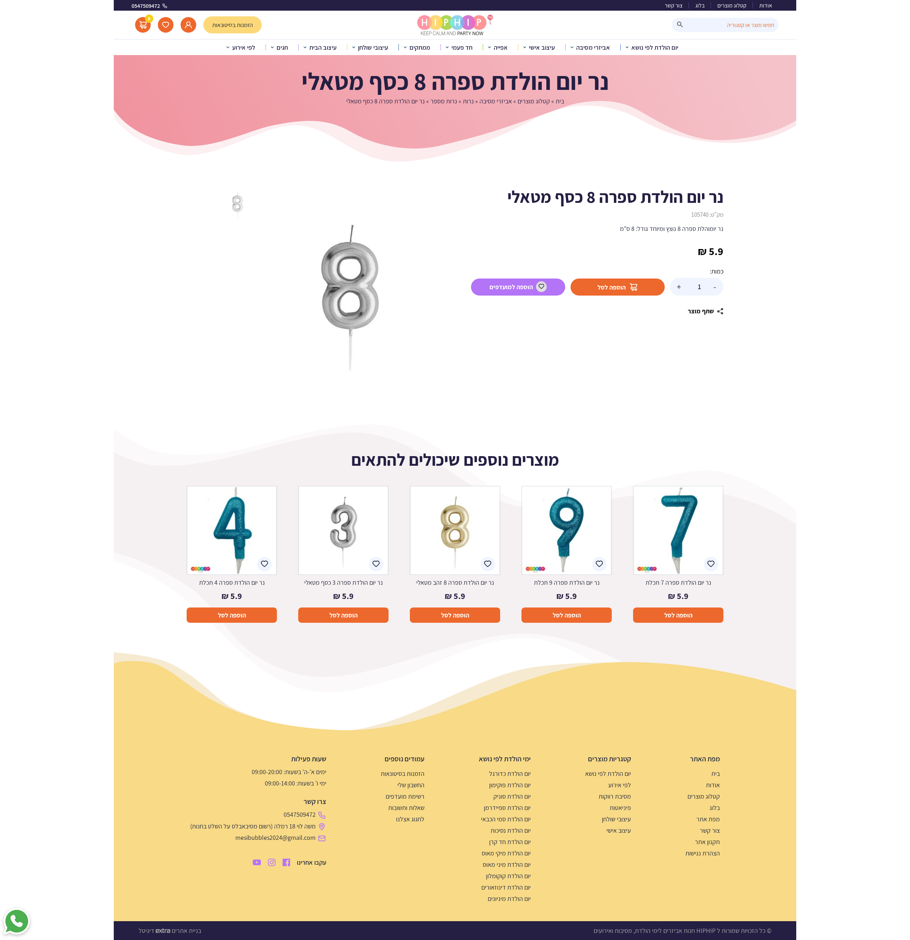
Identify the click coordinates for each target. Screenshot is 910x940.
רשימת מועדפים (405, 796)
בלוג (700, 5)
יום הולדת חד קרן (510, 842)
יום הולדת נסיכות (511, 830)
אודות (765, 5)
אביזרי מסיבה (496, 101)
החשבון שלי (410, 785)
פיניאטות (620, 808)
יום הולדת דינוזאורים (506, 887)
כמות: (716, 271)
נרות (468, 101)
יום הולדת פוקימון (510, 785)
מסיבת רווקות (615, 796)
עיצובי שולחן (616, 819)
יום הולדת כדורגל (510, 773)
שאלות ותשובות (406, 808)
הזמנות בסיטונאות (402, 773)
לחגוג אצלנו (410, 819)
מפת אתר (708, 819)
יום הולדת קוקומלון (508, 876)
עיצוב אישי (618, 830)
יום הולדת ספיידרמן (507, 808)
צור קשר (673, 5)
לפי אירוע (619, 785)
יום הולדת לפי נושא (608, 773)
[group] (350, 293)
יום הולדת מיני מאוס (507, 864)
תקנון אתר (707, 842)
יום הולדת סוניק (512, 796)
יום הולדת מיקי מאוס (506, 853)
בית (560, 101)
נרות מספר (443, 101)
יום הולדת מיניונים (509, 899)
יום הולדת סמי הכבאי (506, 819)
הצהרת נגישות (702, 853)
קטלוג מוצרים (731, 5)
